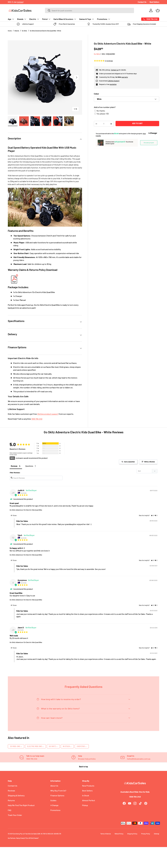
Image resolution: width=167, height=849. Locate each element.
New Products (88, 786)
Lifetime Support (113, 81)
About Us (54, 786)
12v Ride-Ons (16, 746)
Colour (96, 94)
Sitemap (156, 834)
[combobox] (89, 10)
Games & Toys (85, 19)
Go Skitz (24, 31)
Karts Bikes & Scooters (63, 19)
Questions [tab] (29, 466)
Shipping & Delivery (16, 795)
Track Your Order (15, 815)
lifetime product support (47, 414)
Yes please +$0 (103, 113)
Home (10, 31)
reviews (20, 2)
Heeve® (36, 838)
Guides (53, 800)
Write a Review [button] (149, 462)
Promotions (102, 19)
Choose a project (149, 142)
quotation (113, 84)
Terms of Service (105, 834)
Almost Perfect (88, 800)
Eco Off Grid (29, 838)
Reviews (11, 790)
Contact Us (142, 2)
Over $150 (82, 746)
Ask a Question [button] (129, 462)
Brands (20, 19)
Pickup (85, 805)
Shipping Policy (132, 834)
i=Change (54, 805)
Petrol (45, 19)
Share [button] (15, 515)
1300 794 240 (36, 419)
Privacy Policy (145, 834)
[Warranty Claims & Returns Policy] (14, 274)
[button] (157, 10)
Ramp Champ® (20, 838)
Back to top (83, 767)
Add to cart (137, 123)
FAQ (9, 810)
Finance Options (57, 795)
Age (9, 19)
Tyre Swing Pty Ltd (19, 834)
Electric (32, 19)
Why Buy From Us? (58, 790)
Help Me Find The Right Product (21, 805)
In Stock (67, 746)
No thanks (101, 111)
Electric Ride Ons (35, 746)
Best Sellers (154, 2)
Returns (11, 800)
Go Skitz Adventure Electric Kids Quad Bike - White (45, 31)
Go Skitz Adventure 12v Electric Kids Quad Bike (26, 510)
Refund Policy (119, 834)
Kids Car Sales (32, 834)
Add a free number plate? (105, 107)
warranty (125, 77)
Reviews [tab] (14, 466)
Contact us (114, 70)
